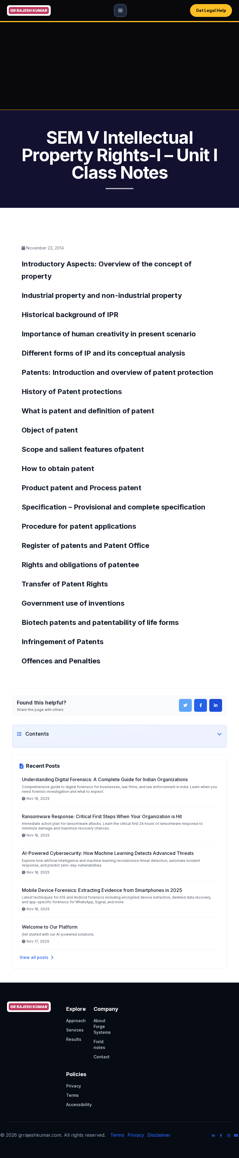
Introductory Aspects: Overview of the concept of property (86, 746)
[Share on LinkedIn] (215, 705)
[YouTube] (236, 1135)
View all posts (34, 957)
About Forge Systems (102, 1026)
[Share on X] (185, 705)
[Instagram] (228, 1135)
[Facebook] (221, 1135)
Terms (72, 1095)
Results (73, 1039)
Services (75, 1029)
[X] (206, 1136)
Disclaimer (159, 1135)
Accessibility (79, 1104)
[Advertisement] (119, 66)
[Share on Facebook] (200, 705)
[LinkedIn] (213, 1135)
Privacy (73, 1085)
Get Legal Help (211, 10)
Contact (102, 1056)
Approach (76, 1020)
